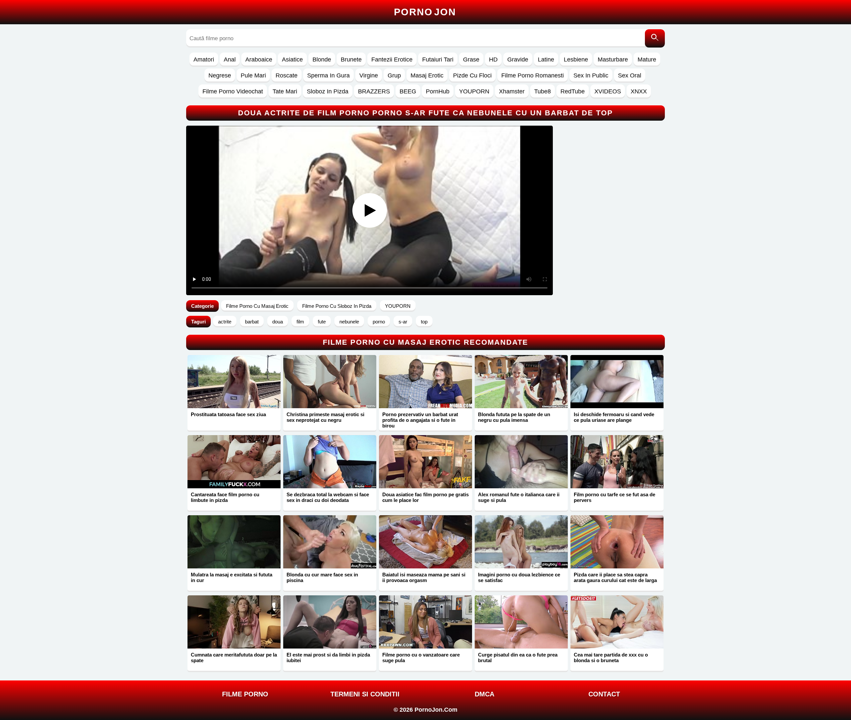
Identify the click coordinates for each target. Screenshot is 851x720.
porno (379, 321)
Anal (230, 59)
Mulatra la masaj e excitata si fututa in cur (231, 577)
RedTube (572, 91)
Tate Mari (285, 91)
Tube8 (542, 91)
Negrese (219, 75)
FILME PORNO (245, 694)
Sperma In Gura (328, 75)
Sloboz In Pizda (327, 91)
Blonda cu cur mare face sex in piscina (322, 577)
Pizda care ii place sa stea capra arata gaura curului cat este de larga (615, 577)
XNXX (639, 91)
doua (277, 321)
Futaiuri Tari (437, 59)
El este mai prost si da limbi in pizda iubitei (328, 657)
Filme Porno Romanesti (532, 75)
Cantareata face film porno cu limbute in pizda (225, 497)
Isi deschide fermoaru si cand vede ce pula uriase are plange (614, 417)
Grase (471, 59)
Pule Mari (253, 75)
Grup (394, 75)
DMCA (484, 694)
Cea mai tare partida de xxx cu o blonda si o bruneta (611, 657)
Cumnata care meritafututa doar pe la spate (234, 657)
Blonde (321, 59)
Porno (425, 12)
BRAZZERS (374, 91)
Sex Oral (629, 75)
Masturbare (613, 59)
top (424, 321)
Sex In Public (590, 75)
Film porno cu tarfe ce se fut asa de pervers (614, 497)
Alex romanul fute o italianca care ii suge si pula (518, 497)
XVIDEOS (607, 91)
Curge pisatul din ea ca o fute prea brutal (517, 657)
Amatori (203, 59)
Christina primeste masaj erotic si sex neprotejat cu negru (325, 417)
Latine (546, 59)
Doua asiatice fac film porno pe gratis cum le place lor (425, 497)
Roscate (287, 75)
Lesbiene (576, 59)
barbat (252, 321)
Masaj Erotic (427, 75)
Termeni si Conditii (365, 694)
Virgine (368, 75)
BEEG (408, 91)
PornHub (437, 91)
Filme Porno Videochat (232, 91)
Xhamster (512, 91)
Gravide (517, 59)
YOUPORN (474, 91)
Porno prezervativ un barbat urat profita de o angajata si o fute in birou (420, 420)
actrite (224, 321)
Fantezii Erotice (392, 59)
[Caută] (655, 38)
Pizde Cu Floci (472, 75)
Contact (604, 694)
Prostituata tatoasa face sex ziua (228, 414)
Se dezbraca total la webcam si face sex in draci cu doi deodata (328, 497)
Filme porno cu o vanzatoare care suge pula (421, 657)
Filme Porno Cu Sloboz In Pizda (336, 306)
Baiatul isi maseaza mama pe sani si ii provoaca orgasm (423, 577)
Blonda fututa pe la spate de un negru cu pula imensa (514, 417)
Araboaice (258, 59)
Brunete (351, 59)
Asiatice (292, 59)
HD (493, 59)
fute (322, 321)
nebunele (349, 321)
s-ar (403, 321)
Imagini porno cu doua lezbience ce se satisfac (519, 577)
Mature (647, 59)
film (300, 321)
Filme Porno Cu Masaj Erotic (257, 306)
